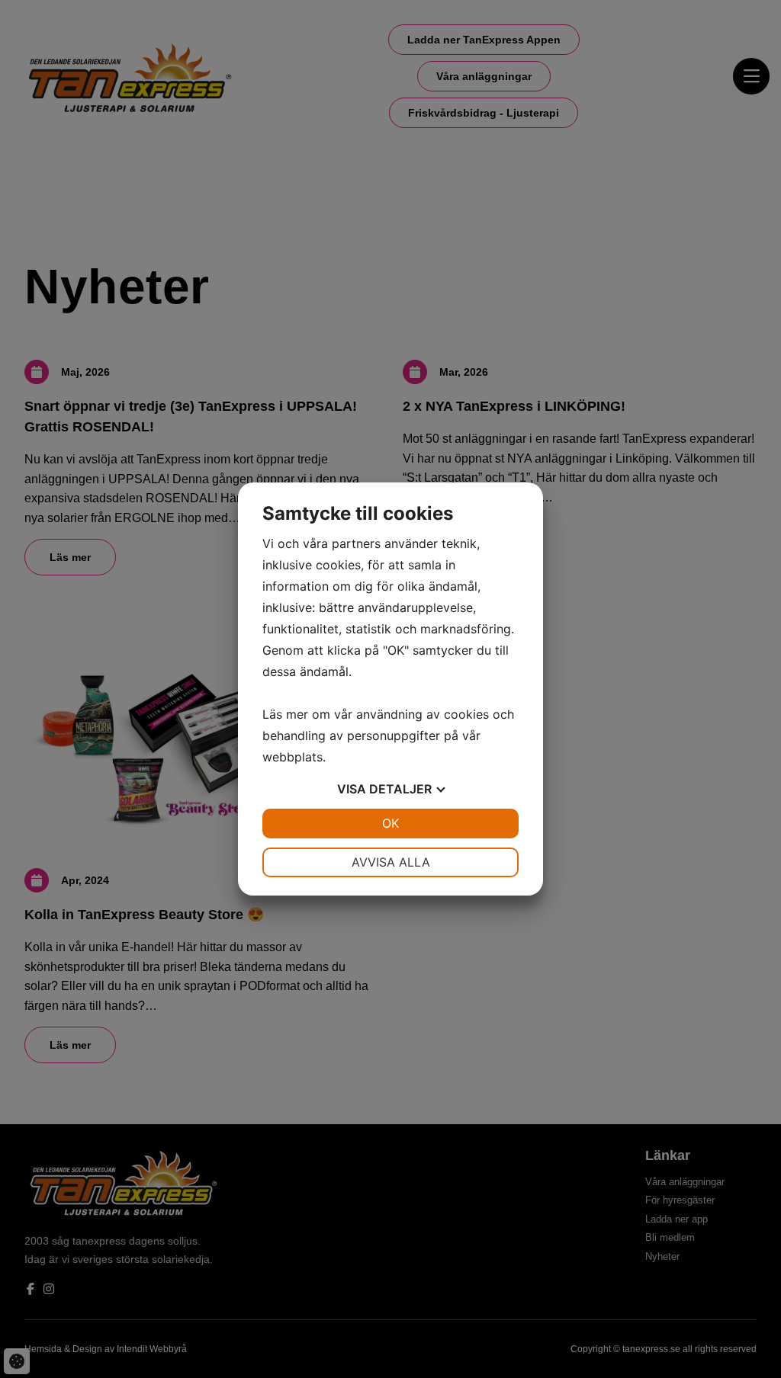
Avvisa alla (391, 862)
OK (390, 823)
